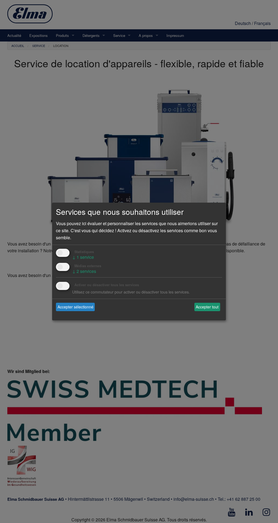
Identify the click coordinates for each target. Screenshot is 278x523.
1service (83, 257)
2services (84, 271)
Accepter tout (207, 307)
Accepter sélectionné (75, 307)
